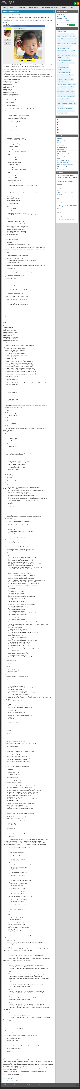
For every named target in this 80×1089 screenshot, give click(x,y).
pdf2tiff (74, 84)
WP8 (62, 113)
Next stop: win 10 (62, 210)
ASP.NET (72, 33)
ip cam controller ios (70, 62)
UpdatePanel (64, 103)
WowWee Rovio (72, 110)
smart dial (60, 93)
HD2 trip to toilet (60, 55)
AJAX (65, 31)
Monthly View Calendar (69, 79)
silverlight (67, 91)
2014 (58, 126)
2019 (58, 130)
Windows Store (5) (62, 166)
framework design (61, 53)
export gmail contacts (67, 45)
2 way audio (60, 31)
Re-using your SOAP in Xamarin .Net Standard (67, 182)
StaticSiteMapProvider (71, 96)
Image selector (9, 1078)
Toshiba (59, 103)
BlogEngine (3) (61, 140)
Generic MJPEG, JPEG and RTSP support (66, 187)
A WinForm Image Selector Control (10, 11)
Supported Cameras (62, 18)
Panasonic (69, 84)
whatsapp (70, 103)
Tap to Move (67, 98)
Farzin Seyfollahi (40, 1084)
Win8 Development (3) (63, 160)
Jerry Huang (7, 2)
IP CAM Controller (33, 7)
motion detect (61, 81)
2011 (58, 121)
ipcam (66, 74)
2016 (58, 129)
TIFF (66, 101)
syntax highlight (60, 98)
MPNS (67, 81)
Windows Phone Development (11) (66, 164)
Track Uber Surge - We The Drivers (50, 7)
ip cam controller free (61, 62)
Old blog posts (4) (62, 151)
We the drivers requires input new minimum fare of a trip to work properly (67, 176)
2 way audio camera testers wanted (66, 219)
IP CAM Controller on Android (63, 65)
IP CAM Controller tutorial (64, 69)
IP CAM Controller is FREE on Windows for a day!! (67, 206)
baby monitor (63, 38)
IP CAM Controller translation (63, 67)
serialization (63, 89)
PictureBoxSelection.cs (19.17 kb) (11, 1076)
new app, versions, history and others (67, 197)
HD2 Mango (72, 53)
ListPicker (59, 77)
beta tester (75, 38)
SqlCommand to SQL (61, 96)
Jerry (16, 14)
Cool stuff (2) (61, 145)
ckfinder (63, 43)
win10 (75, 103)
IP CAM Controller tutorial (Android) (64, 72)
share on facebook (61, 91)
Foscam (68, 48)
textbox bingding (61, 101)
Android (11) (61, 138)
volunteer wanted (62, 201)
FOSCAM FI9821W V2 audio (63, 50)
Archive (11, 7)
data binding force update (71, 43)
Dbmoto (59, 45)
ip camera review (61, 74)
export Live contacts (61, 48)
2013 (58, 124)
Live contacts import (66, 77)
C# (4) (59, 143)
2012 (58, 122)
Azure (59, 38)
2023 (58, 132)
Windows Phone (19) (63, 162)
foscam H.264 (72, 50)
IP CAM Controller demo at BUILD (66, 192)
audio (70, 36)
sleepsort (72, 91)
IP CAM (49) (61, 149)
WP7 (58, 113)
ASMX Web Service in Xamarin (63, 33)
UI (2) (59, 158)
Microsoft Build (60, 79)
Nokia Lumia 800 (62, 84)
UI (19, 14)
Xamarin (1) (61, 169)
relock (59, 89)
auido (74, 36)
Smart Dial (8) (61, 156)
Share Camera (70, 89)
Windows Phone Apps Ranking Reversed (65, 108)
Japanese (71, 74)
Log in (71, 7)
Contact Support (21, 7)
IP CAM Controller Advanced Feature (64, 60)
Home (4, 7)
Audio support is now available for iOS (67, 215)
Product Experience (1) (63, 153)
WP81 (66, 113)
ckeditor (59, 43)
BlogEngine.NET (23, 1084)
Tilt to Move (71, 101)
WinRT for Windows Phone (62, 110)
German (67, 53)
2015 (58, 127)
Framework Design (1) (63, 147)
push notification (71, 86)
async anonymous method (62, 36)
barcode (69, 38)
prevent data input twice (62, 86)
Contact (64, 7)
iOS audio (74, 55)
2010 (58, 119)
